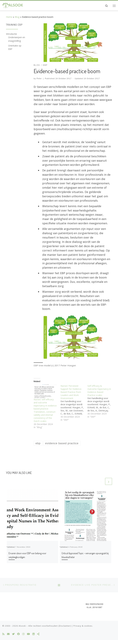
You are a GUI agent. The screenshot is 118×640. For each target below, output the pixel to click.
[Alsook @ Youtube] (28, 634)
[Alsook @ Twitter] (13, 634)
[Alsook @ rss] (3, 634)
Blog (17, 16)
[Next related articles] (108, 481)
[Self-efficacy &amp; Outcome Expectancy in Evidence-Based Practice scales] (100, 401)
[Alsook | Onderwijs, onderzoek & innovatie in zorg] (13, 5)
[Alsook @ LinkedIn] (33, 634)
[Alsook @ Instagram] (23, 634)
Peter (39, 78)
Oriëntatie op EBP (14, 47)
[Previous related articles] (101, 481)
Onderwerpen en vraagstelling (16, 39)
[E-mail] (8, 634)
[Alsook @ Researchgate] (38, 634)
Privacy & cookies (82, 625)
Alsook (22, 625)
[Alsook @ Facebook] (18, 634)
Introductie (11, 33)
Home (9, 16)
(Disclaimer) (64, 625)
